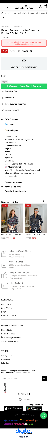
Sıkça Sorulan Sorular (10, 341)
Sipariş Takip (6, 355)
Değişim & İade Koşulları (16, 191)
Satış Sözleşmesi (8, 308)
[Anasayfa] (4, 13)
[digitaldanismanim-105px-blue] (24, 431)
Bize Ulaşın (5, 359)
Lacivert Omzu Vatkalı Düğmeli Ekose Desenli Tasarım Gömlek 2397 (36, 234)
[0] (46, 7)
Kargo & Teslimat (13, 187)
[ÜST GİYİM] (7, 13)
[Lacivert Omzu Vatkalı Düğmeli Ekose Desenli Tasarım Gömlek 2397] (36, 218)
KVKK (3, 312)
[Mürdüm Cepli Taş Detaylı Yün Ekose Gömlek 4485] (12, 218)
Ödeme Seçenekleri (14, 182)
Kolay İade (5, 363)
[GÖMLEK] (9, 13)
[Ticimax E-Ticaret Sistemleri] (24, 437)
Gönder (44, 378)
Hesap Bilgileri (7, 330)
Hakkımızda (6, 304)
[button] (7, 231)
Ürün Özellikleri (12, 119)
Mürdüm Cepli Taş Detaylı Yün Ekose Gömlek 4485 (12, 234)
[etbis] (8, 388)
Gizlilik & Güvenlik (8, 316)
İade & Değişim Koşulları (11, 337)
